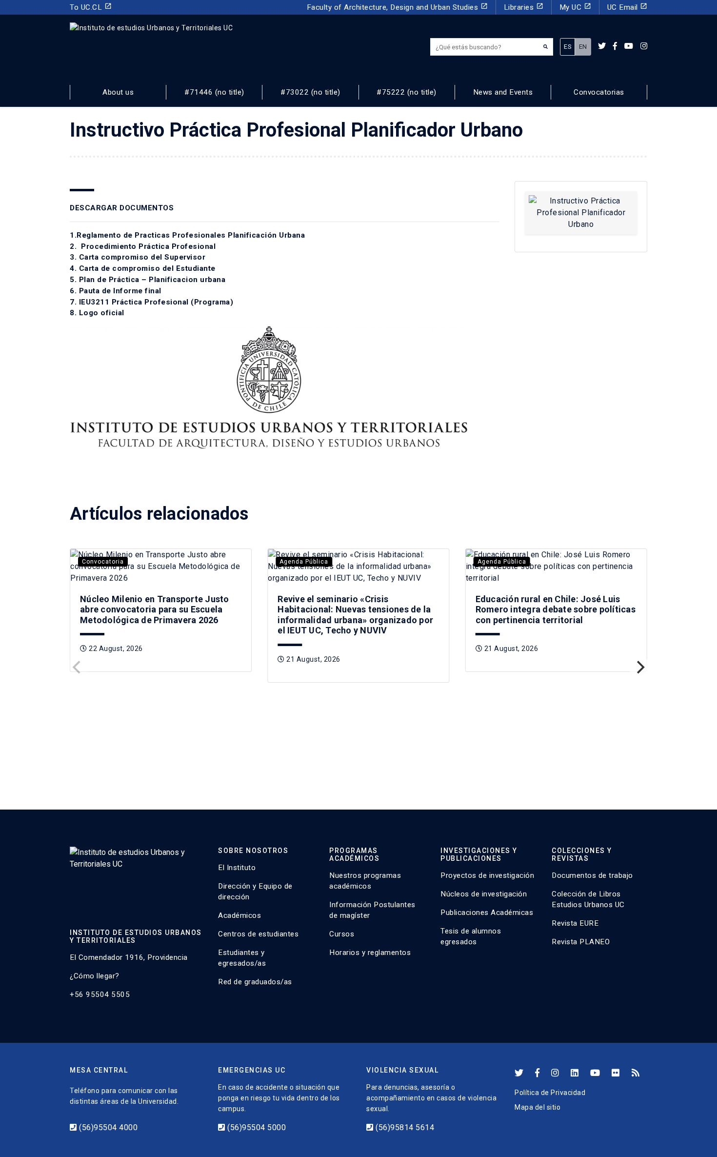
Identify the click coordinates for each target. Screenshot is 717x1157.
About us (118, 92)
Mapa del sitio (537, 1107)
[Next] (639, 667)
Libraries (523, 7)
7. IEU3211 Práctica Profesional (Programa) (151, 302)
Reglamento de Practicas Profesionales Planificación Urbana (191, 235)
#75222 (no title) (407, 92)
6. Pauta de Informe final (115, 290)
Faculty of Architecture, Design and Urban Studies (397, 7)
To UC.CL (91, 7)
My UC (575, 7)
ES (567, 46)
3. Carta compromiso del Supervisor (137, 257)
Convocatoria (103, 561)
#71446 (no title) (214, 92)
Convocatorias (599, 92)
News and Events (503, 92)
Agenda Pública (303, 561)
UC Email (627, 7)
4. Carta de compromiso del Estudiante (143, 268)
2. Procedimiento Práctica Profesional (143, 246)
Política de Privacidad (550, 1092)
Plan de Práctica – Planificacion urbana (152, 279)
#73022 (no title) (310, 92)
